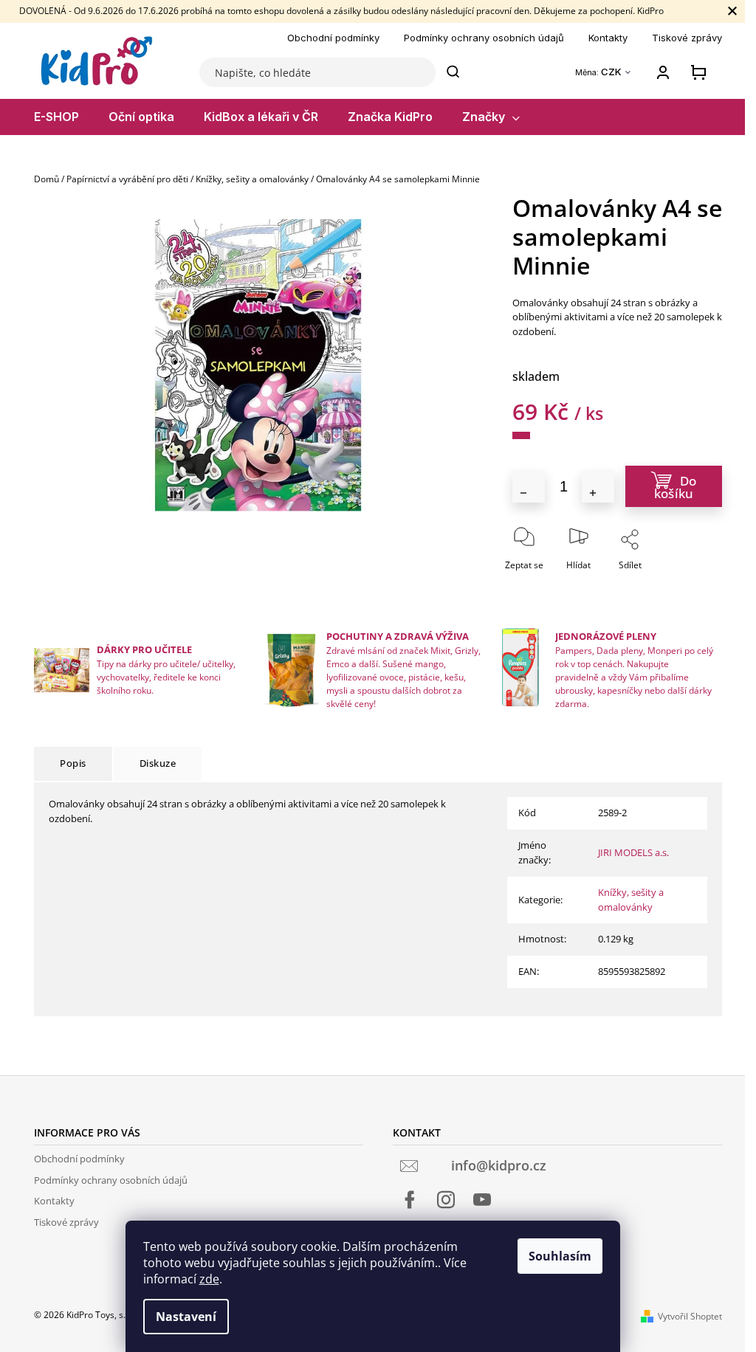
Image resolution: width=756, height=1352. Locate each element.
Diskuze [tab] (158, 763)
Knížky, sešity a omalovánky (631, 900)
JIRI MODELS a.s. (633, 852)
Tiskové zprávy (687, 38)
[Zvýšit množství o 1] (598, 486)
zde (209, 1279)
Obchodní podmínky (333, 38)
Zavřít (670, 585)
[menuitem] (56, 117)
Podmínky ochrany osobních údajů (484, 38)
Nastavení (186, 1316)
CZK (612, 71)
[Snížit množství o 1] (528, 486)
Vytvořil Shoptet (690, 1316)
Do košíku (675, 487)
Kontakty (608, 38)
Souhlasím (560, 1256)
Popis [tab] (73, 763)
